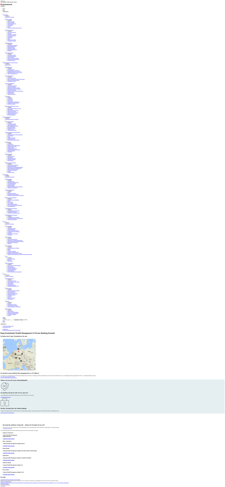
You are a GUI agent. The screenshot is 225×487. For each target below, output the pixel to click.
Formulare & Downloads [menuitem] (12, 170)
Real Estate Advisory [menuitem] (11, 104)
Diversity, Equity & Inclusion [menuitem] (13, 230)
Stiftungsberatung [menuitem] (11, 92)
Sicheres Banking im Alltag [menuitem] (13, 305)
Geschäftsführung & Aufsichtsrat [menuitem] (14, 231)
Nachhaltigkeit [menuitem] (5, 174)
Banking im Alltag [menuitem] (8, 19)
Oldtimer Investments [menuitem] (11, 94)
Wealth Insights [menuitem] (8, 64)
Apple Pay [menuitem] (9, 296)
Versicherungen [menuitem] (10, 160)
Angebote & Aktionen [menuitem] (12, 35)
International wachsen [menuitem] (12, 128)
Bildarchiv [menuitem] (9, 259)
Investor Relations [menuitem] (8, 245)
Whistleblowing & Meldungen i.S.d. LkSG (51, 482)
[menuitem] (4, 8)
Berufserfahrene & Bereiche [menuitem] (13, 242)
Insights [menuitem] (9, 192)
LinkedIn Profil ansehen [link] (8, 438)
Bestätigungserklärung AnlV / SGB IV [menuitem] (15, 253)
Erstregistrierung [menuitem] (11, 282)
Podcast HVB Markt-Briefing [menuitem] (13, 110)
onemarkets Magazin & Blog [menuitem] (13, 112)
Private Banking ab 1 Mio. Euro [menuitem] (13, 70)
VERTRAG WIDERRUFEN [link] (5, 481)
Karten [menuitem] (9, 26)
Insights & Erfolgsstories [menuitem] (9, 190)
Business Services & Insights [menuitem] (10, 162)
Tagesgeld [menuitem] (9, 33)
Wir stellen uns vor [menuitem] (8, 67)
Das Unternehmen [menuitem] (8, 226)
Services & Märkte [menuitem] (11, 22)
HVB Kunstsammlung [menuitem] (12, 269)
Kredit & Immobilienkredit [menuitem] (12, 45)
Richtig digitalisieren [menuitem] (11, 127)
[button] (25, 319)
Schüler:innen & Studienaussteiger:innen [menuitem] (15, 240)
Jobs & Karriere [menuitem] (8, 237)
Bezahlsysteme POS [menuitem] (11, 138)
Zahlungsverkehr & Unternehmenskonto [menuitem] (12, 132)
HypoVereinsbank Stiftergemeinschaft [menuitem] (15, 271)
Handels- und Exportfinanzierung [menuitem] (14, 145)
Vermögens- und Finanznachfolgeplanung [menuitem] (15, 91)
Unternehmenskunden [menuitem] (7, 117)
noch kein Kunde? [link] (16, 479)
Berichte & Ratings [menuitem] (11, 185)
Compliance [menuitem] (10, 234)
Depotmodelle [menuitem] (10, 36)
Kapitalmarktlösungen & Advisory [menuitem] (14, 149)
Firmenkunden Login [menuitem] (7, 327)
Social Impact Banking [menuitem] (12, 183)
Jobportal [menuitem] (9, 243)
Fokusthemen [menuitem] (7, 96)
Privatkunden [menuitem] (5, 14)
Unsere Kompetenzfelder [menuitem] (9, 83)
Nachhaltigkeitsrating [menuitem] (11, 206)
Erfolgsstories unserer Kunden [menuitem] (13, 194)
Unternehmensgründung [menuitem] (12, 130)
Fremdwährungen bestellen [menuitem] (13, 293)
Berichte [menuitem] (9, 249)
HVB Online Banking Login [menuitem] (8, 326)
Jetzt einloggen (3, 2)
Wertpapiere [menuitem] (10, 37)
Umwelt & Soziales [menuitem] (11, 184)
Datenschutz (15, 482)
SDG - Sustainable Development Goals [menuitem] (15, 205)
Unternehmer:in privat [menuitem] (12, 81)
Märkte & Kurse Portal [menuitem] (12, 111)
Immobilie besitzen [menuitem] (11, 47)
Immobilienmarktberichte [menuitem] (12, 49)
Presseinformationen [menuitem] (11, 258)
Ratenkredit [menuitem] (10, 50)
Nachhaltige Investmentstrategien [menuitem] (14, 212)
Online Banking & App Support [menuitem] (13, 281)
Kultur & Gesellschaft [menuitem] (9, 263)
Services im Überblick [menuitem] (9, 276)
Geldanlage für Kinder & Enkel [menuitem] (13, 59)
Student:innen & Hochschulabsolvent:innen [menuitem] (16, 241)
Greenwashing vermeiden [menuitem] (12, 204)
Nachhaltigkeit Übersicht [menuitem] (9, 176)
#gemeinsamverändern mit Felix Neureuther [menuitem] (16, 195)
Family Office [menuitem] (10, 99)
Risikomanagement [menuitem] (8, 154)
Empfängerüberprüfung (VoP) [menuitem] (13, 286)
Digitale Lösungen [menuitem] (11, 172)
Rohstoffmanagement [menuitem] (11, 159)
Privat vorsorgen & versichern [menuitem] (13, 58)
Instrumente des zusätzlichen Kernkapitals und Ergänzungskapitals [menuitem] (20, 254)
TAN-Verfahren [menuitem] (10, 24)
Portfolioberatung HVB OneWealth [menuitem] (14, 88)
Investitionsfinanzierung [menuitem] (12, 146)
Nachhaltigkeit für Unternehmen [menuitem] (11, 215)
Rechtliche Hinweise (9, 482)
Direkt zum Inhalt (10, 2)
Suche (15, 2)
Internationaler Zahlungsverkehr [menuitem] (13, 139)
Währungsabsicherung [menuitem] (12, 158)
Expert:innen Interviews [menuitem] (12, 193)
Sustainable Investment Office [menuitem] (13, 102)
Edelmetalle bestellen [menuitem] (11, 294)
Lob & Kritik (40, 482)
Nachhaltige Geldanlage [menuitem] (12, 34)
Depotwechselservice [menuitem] (11, 292)
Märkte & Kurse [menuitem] (8, 308)
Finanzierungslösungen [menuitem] (12, 90)
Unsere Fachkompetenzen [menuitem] (12, 73)
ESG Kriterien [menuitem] (10, 202)
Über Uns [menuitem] (4, 221)
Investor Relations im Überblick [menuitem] (13, 248)
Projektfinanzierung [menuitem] (11, 150)
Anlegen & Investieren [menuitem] (9, 30)
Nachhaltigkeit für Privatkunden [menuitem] (11, 208)
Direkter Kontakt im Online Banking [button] (7, 412)
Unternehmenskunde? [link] (4, 479)
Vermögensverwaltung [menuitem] (12, 39)
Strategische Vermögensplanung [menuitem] (13, 80)
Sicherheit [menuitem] (7, 301)
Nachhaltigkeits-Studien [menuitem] (12, 166)
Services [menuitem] (4, 274)
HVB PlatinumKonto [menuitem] (11, 114)
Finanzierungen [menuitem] (8, 142)
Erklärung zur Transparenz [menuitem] (12, 187)
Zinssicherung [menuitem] (10, 157)
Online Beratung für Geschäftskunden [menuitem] (15, 168)
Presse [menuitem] (6, 256)
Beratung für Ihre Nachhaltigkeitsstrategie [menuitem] (15, 167)
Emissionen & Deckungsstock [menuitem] (13, 252)
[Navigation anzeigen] (0, 3)
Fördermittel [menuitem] (10, 151)
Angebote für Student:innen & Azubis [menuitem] (15, 27)
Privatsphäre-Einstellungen (64, 482)
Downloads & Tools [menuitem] (11, 297)
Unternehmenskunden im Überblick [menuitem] (11, 119)
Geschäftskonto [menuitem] (10, 135)
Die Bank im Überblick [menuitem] (9, 224)
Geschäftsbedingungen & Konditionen (30, 482)
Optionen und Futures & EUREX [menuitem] (14, 87)
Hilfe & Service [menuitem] (10, 299)
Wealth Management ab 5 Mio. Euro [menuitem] (14, 71)
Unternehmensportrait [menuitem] (12, 228)
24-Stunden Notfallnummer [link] (5, 397)
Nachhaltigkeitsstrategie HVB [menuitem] (13, 182)
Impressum (2, 482)
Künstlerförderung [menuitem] (11, 270)
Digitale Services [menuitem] (8, 288)
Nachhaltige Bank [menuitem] (8, 179)
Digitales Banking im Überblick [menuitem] (13, 290)
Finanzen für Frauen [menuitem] (11, 60)
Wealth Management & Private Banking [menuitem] (10, 62)
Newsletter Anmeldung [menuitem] (12, 314)
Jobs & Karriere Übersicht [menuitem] (12, 239)
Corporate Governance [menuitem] (12, 251)
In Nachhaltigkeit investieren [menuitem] (13, 125)
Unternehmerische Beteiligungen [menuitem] (14, 101)
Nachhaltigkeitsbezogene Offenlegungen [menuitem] (15, 186)
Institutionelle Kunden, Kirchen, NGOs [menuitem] (15, 72)
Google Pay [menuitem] (10, 295)
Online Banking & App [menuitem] (12, 23)
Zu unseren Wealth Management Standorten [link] (8, 377)
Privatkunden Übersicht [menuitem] (9, 17)
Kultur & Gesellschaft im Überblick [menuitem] (14, 265)
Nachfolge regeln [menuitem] (11, 129)
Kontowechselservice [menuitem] (11, 291)
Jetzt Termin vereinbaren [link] (7, 428)
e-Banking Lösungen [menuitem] (11, 137)
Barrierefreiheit (20, 482)
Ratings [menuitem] (9, 250)
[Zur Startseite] (6, 5)
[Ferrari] (4, 483)
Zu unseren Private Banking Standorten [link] (7, 376)
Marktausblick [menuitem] (10, 109)
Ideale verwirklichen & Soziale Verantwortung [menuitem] (16, 79)
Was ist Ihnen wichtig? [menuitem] (9, 52)
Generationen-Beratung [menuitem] (12, 56)
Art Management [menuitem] (11, 93)
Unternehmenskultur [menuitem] (11, 229)
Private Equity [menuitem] (10, 100)
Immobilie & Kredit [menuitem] (8, 43)
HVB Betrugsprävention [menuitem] (12, 304)
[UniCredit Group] (2, 485)
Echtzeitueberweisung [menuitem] (12, 285)
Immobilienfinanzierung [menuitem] (12, 46)
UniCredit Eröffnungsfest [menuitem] (12, 268)
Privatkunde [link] (11, 479)
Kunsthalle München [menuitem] (11, 267)
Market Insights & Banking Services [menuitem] (12, 106)
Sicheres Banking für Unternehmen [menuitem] (14, 306)
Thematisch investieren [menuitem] (12, 40)
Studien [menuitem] (9, 201)
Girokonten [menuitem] (10, 25)
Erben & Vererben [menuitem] (11, 57)
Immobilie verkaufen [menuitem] (11, 48)
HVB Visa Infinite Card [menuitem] (12, 113)
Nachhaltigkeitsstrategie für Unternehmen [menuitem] (15, 218)
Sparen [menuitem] (9, 38)
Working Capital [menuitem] (11, 147)
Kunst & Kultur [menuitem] (10, 266)
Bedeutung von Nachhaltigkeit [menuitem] (10, 197)
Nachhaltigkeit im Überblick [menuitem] (13, 233)
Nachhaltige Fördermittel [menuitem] (12, 219)
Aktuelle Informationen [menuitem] (12, 124)
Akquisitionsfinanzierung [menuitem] (12, 148)
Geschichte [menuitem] (10, 232)
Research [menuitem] (9, 171)
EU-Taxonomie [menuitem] (10, 203)
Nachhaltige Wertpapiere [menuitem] (12, 211)
